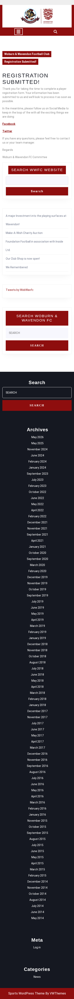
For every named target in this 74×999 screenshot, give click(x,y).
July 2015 (37, 845)
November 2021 (37, 528)
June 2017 (37, 729)
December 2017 (37, 711)
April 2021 (37, 540)
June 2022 (37, 498)
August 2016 (37, 772)
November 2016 (37, 759)
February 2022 (37, 516)
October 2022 (37, 492)
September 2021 (37, 534)
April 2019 (37, 619)
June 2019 (37, 607)
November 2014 (37, 887)
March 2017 (37, 747)
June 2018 (37, 674)
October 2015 (37, 826)
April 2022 (37, 510)
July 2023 (37, 479)
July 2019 (37, 601)
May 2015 (37, 857)
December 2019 (37, 577)
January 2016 (37, 814)
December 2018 (37, 644)
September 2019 (37, 595)
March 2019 (37, 625)
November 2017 (37, 717)
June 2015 (37, 851)
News (37, 976)
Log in (37, 947)
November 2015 (37, 820)
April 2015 (37, 863)
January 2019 (37, 638)
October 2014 (37, 893)
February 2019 (37, 632)
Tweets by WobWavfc (20, 289)
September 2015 (37, 832)
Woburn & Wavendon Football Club (26, 54)
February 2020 (37, 571)
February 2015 (37, 875)
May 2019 (37, 613)
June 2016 (37, 784)
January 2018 (37, 705)
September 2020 (37, 558)
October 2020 (37, 552)
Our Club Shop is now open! (23, 258)
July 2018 (37, 668)
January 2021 (37, 546)
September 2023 (37, 473)
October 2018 (37, 656)
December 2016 (37, 753)
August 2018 (37, 662)
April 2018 (37, 686)
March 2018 (37, 692)
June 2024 (37, 455)
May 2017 (37, 735)
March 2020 (37, 565)
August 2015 (37, 839)
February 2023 (37, 485)
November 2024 (37, 449)
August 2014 (37, 899)
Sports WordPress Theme (26, 993)
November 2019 (37, 583)
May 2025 (37, 443)
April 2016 (37, 796)
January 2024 (37, 467)
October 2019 (37, 589)
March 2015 (37, 869)
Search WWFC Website (37, 170)
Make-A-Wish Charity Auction (24, 232)
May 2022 (37, 504)
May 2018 (37, 680)
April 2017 (37, 741)
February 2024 (37, 461)
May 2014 (37, 918)
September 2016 (37, 765)
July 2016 (37, 778)
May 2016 (37, 790)
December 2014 (37, 881)
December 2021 (37, 522)
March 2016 (37, 802)
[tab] (18, 31)
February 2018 (37, 698)
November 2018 (37, 650)
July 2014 (37, 905)
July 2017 (37, 723)
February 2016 (37, 808)
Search (37, 191)
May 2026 (37, 437)
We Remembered (17, 267)
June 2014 (37, 912)
